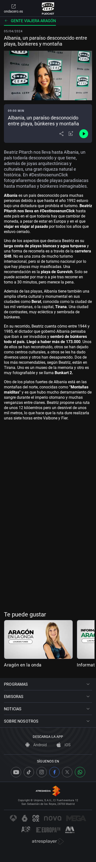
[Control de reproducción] (83, 133)
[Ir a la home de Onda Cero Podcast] (48, 8)
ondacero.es (13, 11)
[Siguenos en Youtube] (16, 772)
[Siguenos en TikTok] (29, 772)
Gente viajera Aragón (33, 20)
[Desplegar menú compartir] (61, 134)
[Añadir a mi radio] (70, 134)
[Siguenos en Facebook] (54, 772)
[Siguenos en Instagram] (41, 772)
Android (39, 745)
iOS (67, 745)
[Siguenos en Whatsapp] (80, 772)
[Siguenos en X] (67, 772)
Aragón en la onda (23, 664)
